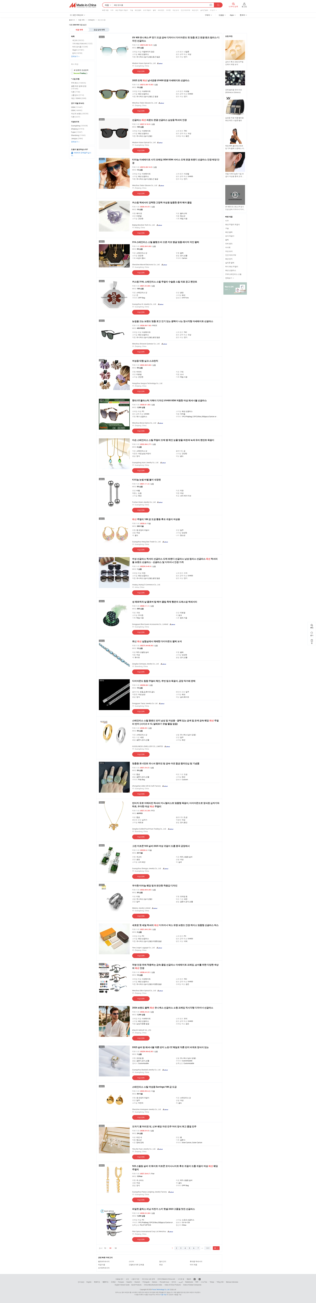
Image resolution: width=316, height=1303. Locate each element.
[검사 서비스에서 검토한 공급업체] (82, 70)
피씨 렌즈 (161, 10)
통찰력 (189, 1279)
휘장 (161, 1264)
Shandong (78, 135)
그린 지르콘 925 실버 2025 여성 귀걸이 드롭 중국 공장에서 (161, 846)
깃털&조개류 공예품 (136, 1264)
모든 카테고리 (77, 15)
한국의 (174, 1282)
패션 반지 (195, 10)
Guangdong (79, 125)
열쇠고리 (162, 1261)
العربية (181, 1282)
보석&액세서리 (104, 1268)
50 (116, 1248)
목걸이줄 (101, 1264)
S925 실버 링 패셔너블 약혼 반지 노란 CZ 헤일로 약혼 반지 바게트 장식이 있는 (170, 1047)
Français (121, 1282)
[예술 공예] (235, 288)
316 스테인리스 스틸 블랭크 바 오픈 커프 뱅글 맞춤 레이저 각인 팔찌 (165, 242)
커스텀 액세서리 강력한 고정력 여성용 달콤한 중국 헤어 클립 (162, 202)
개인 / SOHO (78, 98)
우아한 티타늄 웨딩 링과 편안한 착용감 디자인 (154, 885)
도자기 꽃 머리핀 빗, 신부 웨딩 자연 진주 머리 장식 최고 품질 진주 (164, 1126)
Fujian (76, 132)
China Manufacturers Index (153, 1285)
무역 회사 (78, 83)
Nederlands (189, 1282)
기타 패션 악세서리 (82, 43)
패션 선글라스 (230, 270)
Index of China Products (173, 1285)
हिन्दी (197, 1282)
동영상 (101, 37)
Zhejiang (77, 129)
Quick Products (136, 1285)
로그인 (244, 6)
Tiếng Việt (220, 1282)
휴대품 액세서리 (196, 1261)
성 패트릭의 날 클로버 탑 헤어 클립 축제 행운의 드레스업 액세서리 (164, 601)
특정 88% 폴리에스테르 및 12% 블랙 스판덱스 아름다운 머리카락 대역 (234, 148)
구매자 (207, 15)
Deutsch (137, 1282)
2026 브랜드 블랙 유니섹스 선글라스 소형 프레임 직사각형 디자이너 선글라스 (172, 1007)
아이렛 (168, 10)
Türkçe (212, 1282)
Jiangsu (77, 138)
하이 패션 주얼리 (231, 266)
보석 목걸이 (147, 10)
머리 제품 (193, 1264)
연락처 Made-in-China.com (166, 1279)
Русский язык (164, 1282)
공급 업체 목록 (99, 30)
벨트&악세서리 (104, 1261)
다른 (75, 92)
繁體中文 (106, 1282)
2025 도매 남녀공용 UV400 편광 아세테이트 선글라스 (160, 80)
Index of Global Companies (192, 1285)
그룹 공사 (77, 95)
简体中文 (97, 1282)
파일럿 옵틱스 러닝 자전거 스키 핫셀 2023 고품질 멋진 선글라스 (163, 1209)
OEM (76, 110)
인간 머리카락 (185, 10)
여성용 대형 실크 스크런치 (145, 361)
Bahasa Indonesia (232, 1282)
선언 (127, 1279)
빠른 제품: (105, 10)
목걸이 (78, 50)
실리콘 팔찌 (204, 10)
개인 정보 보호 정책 (148, 1279)
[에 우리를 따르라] (200, 1279)
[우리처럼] (195, 1279)
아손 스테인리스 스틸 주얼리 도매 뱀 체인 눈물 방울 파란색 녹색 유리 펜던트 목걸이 (173, 440)
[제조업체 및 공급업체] (82, 5)
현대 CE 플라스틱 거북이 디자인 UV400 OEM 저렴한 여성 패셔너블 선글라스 (169, 400)
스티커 (131, 1261)
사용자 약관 (135, 1279)
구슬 (131, 10)
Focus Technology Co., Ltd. (161, 1289)
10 (105, 1248)
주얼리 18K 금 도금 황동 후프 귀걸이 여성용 (156, 519)
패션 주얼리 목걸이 (121, 10)
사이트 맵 (181, 1279)
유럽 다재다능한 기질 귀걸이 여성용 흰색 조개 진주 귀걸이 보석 (234, 176)
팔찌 (154, 10)
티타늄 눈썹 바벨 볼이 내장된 (146, 479)
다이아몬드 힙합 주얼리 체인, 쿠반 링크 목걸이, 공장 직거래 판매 (163, 681)
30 (110, 1248)
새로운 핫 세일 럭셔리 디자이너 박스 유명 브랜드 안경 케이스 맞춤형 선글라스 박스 (175, 925)
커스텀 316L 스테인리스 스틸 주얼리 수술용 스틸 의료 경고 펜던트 (164, 281)
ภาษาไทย (204, 1282)
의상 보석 (176, 10)
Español (129, 1282)
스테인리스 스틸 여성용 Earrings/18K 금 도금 (154, 1087)
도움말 (221, 15)
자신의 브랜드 (79, 113)
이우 (111, 10)
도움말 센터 (119, 1279)
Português (146, 1282)
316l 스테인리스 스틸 (233, 274)
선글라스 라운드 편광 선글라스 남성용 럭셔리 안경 (159, 120)
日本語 (113, 1282)
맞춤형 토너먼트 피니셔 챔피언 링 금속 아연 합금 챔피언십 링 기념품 (165, 763)
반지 (77, 53)
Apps (232, 15)
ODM (76, 107)
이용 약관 (163, 1294)
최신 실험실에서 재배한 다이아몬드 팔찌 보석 (157, 641)
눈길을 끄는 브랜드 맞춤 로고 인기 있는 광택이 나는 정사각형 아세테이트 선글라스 (172, 321)
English (89, 1282)
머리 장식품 (80, 47)
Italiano (154, 1282)
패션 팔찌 (138, 10)
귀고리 (78, 40)
